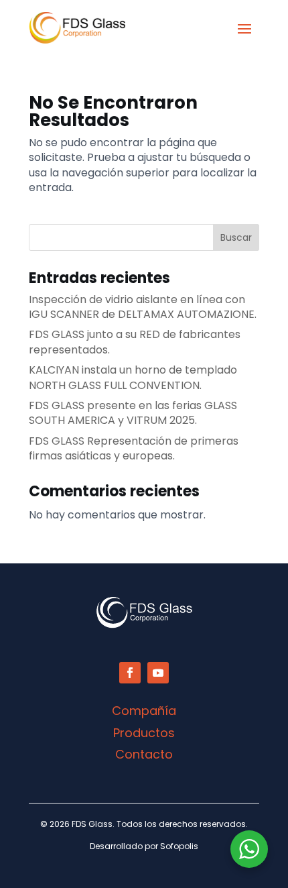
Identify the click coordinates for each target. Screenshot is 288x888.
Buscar (236, 237)
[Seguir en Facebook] (130, 672)
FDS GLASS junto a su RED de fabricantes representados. (134, 342)
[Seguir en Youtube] (158, 672)
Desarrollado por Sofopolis (144, 846)
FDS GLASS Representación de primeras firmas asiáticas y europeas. (133, 448)
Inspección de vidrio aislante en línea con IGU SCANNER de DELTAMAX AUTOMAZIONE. (143, 307)
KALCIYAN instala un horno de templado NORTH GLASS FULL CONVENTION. (133, 377)
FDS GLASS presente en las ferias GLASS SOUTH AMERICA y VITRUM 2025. (133, 413)
